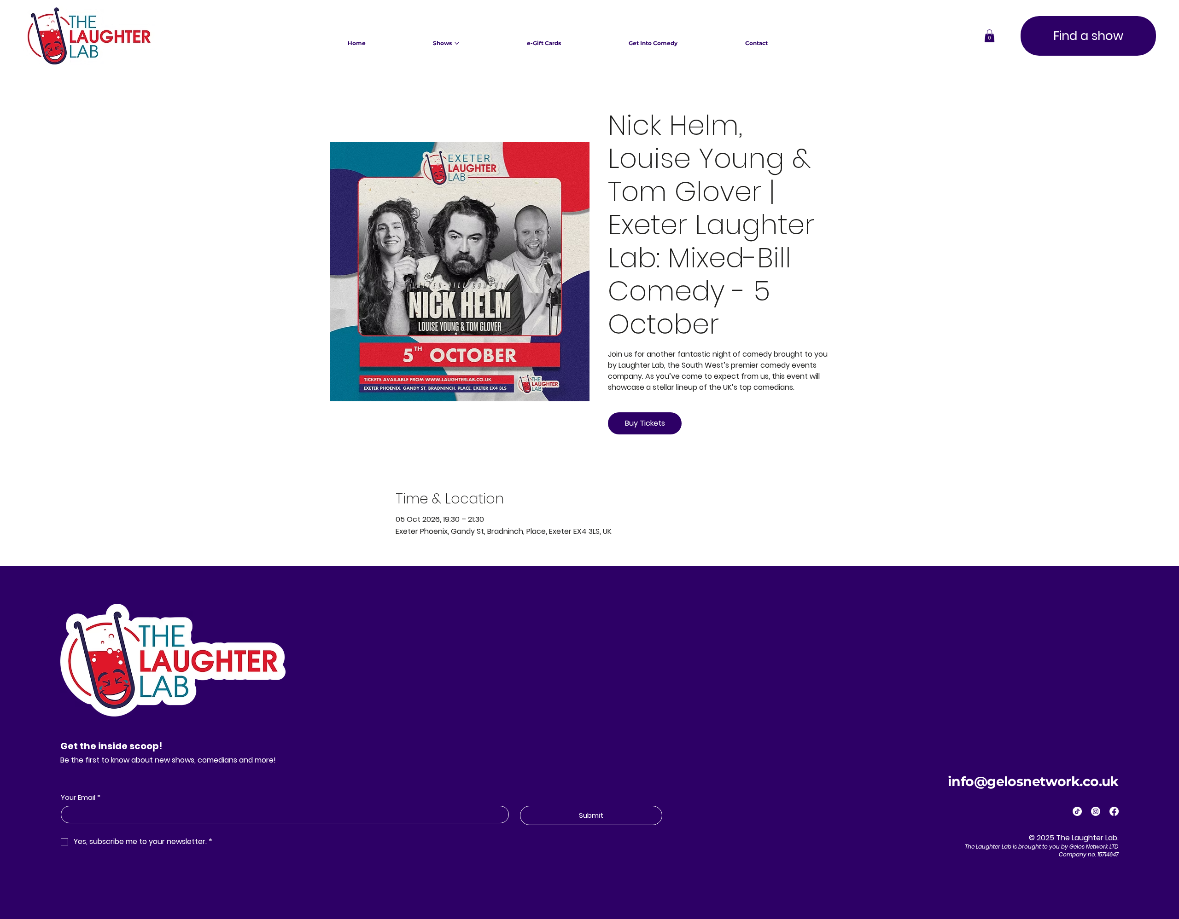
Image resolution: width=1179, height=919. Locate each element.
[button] (989, 35)
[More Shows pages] (457, 43)
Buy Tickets (645, 423)
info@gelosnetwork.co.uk (1033, 781)
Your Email (80, 797)
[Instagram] (1095, 811)
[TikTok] (1077, 811)
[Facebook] (1114, 811)
